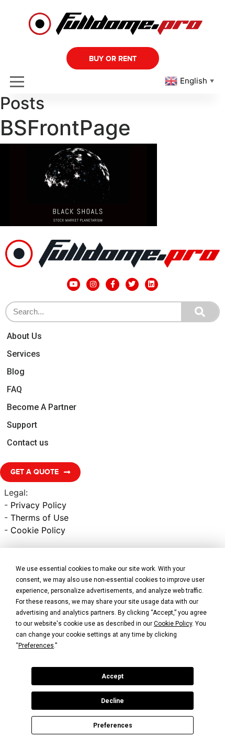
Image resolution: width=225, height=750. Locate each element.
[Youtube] (73, 284)
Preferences (112, 725)
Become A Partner (41, 407)
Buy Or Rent (113, 58)
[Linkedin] (151, 284)
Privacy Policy (38, 505)
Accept (112, 676)
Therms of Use (39, 517)
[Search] (200, 311)
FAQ (14, 389)
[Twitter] (132, 284)
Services (23, 354)
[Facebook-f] (112, 284)
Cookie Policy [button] (173, 623)
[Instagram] (92, 284)
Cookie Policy (37, 530)
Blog (16, 372)
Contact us (28, 443)
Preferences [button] (36, 645)
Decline (112, 701)
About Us (24, 336)
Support (22, 425)
